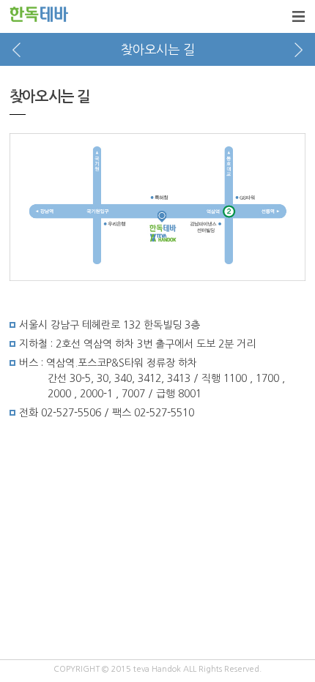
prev (16, 49)
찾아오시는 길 (158, 49)
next (298, 49)
